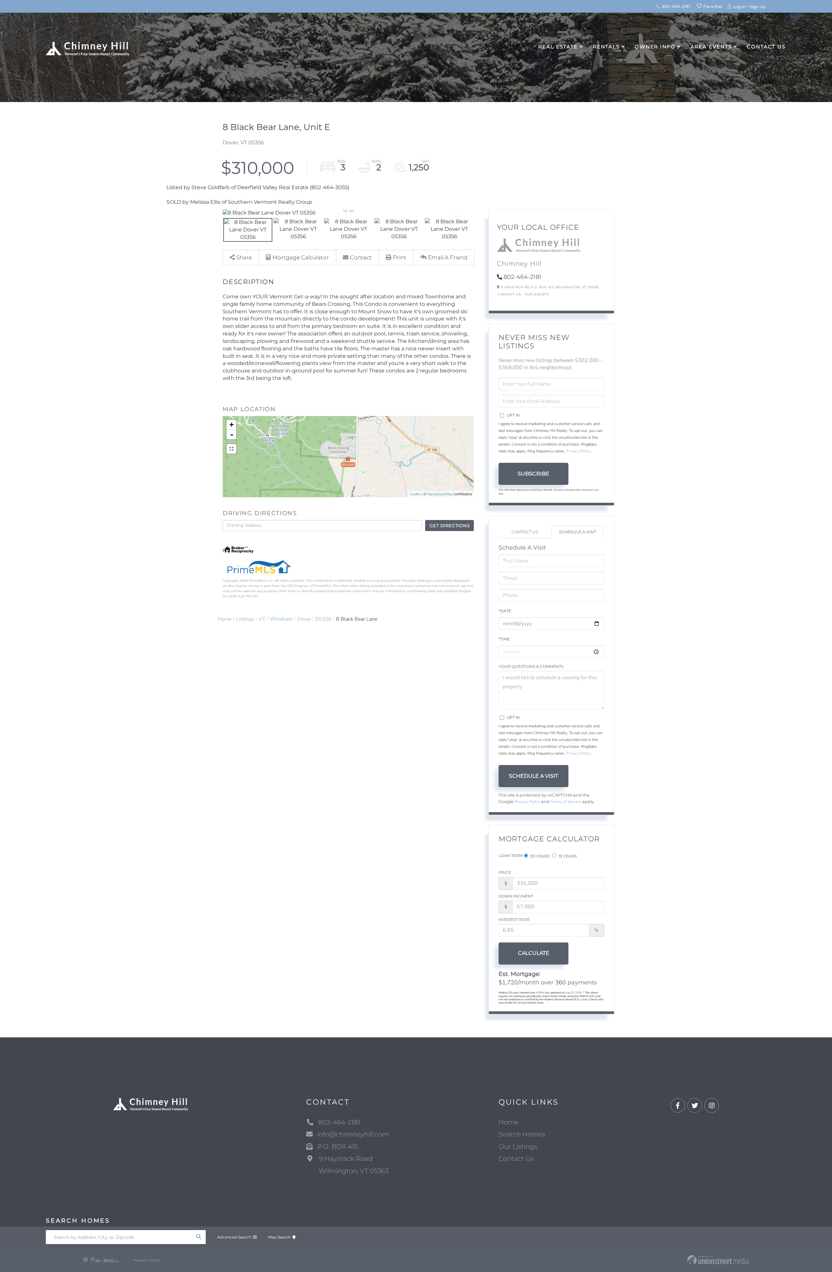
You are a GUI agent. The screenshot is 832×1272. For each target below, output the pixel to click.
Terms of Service (566, 802)
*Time (504, 639)
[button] (199, 1237)
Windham (281, 619)
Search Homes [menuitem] (522, 1134)
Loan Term (511, 855)
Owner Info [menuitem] (655, 47)
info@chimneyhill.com (353, 1134)
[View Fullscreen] (231, 449)
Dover (304, 619)
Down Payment (516, 896)
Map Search (279, 1237)
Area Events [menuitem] (711, 47)
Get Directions (450, 525)
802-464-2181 (675, 6)
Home (224, 619)
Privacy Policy (578, 451)
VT (262, 619)
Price (505, 872)
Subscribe (533, 474)
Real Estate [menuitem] (558, 47)
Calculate (533, 953)
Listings (245, 619)
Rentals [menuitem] (606, 47)
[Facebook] (678, 1105)
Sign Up (757, 6)
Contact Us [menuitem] (766, 47)
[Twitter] (695, 1105)
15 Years (567, 856)
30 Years (539, 856)
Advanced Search (234, 1237)
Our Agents (536, 294)
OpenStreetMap (439, 494)
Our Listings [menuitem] (518, 1146)
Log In (739, 6)
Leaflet (415, 494)
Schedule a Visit (577, 531)
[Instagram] (712, 1105)
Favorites (712, 6)
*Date (505, 610)
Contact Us (509, 294)
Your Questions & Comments (531, 666)
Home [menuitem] (508, 1122)
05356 (323, 619)
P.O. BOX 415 (338, 1146)
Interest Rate (514, 919)
